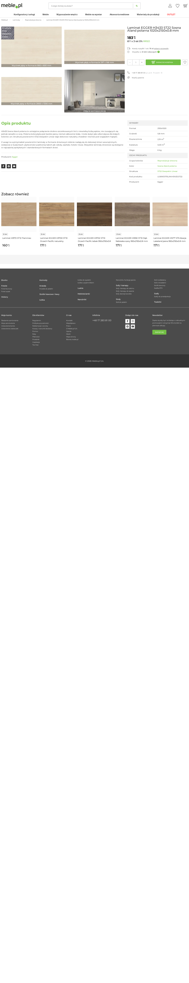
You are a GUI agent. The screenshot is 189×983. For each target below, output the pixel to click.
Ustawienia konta (8, 326)
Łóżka (42, 300)
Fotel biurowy (6, 289)
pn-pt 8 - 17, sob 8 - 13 (147, 73)
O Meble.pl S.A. (72, 329)
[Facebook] (127, 321)
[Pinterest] (127, 327)
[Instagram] (133, 321)
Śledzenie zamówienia (9, 320)
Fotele (4, 286)
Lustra (80, 288)
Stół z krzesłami (160, 283)
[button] (185, 62)
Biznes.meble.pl (72, 339)
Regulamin (36, 320)
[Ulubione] (177, 6)
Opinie (68, 331)
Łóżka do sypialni (84, 280)
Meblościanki (84, 294)
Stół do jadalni (121, 302)
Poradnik (35, 339)
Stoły (118, 299)
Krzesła (42, 286)
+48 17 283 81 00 (101, 320)
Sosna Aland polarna (167, 166)
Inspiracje (36, 342)
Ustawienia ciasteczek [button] (9, 329)
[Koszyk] (185, 6)
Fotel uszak (5, 291)
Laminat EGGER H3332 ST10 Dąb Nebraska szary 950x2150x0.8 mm (132, 239)
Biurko (4, 280)
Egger (15, 157)
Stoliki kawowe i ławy (49, 294)
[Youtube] (133, 327)
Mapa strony (71, 337)
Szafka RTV (158, 288)
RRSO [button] (146, 41)
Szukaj (136, 6)
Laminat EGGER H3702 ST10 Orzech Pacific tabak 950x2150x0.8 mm (94, 240)
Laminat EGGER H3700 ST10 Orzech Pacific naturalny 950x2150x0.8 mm (54, 240)
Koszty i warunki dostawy (42, 329)
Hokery (4, 297)
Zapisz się (159, 332)
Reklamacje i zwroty (40, 326)
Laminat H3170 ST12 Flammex (16, 238)
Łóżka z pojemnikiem (86, 283)
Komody (43, 280)
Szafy (156, 293)
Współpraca (70, 323)
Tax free (35, 345)
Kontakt (69, 320)
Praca (68, 326)
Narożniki (82, 299)
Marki (68, 334)
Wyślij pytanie (138, 78)
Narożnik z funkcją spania (126, 280)
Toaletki (157, 302)
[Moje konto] (170, 6)
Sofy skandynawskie (124, 294)
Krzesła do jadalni (46, 289)
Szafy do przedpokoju (162, 296)
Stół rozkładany (160, 280)
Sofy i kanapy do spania (125, 291)
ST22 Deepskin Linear (167, 171)
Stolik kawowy (159, 285)
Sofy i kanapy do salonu (125, 288)
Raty (34, 334)
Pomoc (35, 331)
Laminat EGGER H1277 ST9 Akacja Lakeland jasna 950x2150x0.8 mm (170, 239)
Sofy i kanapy (122, 285)
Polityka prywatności (40, 323)
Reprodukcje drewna (167, 161)
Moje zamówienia (8, 323)
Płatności (36, 337)
